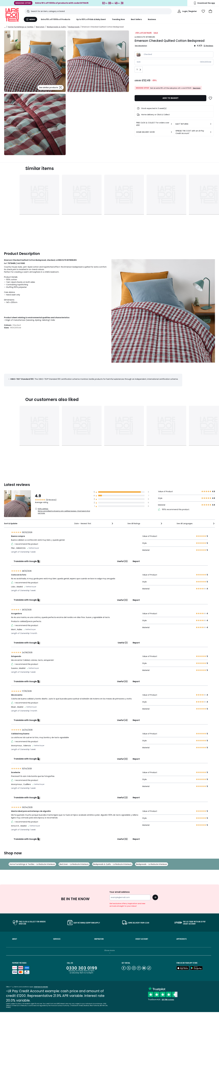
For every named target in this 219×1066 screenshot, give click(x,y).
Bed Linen (40, 27)
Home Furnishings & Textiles (20, 27)
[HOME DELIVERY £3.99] (171, 132)
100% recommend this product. (175, 509)
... (4, 27)
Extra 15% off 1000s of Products (55, 19)
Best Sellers (136, 19)
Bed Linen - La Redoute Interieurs (74, 864)
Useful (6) (122, 839)
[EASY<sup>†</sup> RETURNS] (210, 123)
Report (136, 561)
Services (56, 939)
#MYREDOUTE (181, 939)
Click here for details (41, 987)
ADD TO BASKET (170, 98)
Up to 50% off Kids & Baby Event (91, 19)
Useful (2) (122, 797)
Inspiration (99, 939)
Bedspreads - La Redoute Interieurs (151, 864)
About (14, 939)
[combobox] (94, 523)
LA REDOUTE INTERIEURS (145, 37)
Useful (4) (122, 720)
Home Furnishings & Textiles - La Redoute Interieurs (32, 864)
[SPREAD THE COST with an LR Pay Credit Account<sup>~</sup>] (210, 132)
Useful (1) (123, 642)
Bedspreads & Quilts (56, 27)
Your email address (120, 892)
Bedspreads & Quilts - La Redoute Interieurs (112, 864)
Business (152, 19)
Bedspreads (74, 27)
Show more (109, 950)
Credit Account (141, 939)
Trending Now (118, 19)
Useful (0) (122, 561)
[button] (210, 11)
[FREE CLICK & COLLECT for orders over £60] (171, 123)
